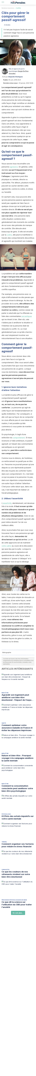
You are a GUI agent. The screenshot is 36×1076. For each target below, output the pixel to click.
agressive (14, 167)
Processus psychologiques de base (14, 900)
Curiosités (5, 869)
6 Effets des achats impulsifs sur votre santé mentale (18, 817)
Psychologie (6, 814)
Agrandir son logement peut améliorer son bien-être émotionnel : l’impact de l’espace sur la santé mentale (18, 697)
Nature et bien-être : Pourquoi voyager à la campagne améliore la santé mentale (17, 758)
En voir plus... (18, 913)
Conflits (18, 8)
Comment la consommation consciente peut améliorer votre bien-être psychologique (17, 788)
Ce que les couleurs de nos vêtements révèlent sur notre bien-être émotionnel (16, 874)
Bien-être (5, 692)
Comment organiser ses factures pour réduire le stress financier (18, 845)
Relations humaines (8, 8)
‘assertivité (6, 503)
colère (9, 235)
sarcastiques (26, 316)
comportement (19, 438)
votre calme (6, 546)
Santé (4, 723)
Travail (4, 842)
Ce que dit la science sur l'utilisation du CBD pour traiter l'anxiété (17, 904)
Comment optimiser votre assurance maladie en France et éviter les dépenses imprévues (17, 728)
